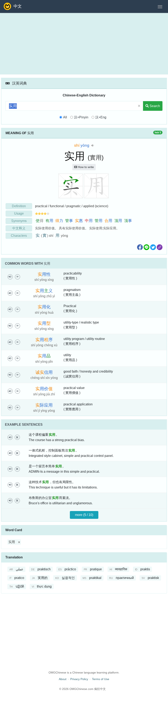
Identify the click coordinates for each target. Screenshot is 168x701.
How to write (85, 167)
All (65, 117)
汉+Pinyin (81, 117)
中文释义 (18, 228)
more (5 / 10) (84, 515)
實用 (96, 157)
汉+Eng (100, 117)
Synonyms (19, 221)
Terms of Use (100, 679)
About (62, 679)
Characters (19, 235)
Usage (19, 213)
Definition (19, 206)
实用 (11, 542)
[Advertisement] (84, 43)
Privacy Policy (79, 679)
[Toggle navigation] (160, 6)
